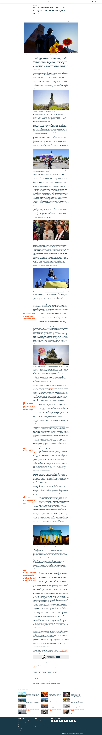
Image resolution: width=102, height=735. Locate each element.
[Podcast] (72, 721)
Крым (72, 704)
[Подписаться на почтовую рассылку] (75, 721)
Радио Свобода (40, 665)
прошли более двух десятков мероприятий (54, 291)
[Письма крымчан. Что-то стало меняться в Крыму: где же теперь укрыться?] (22, 706)
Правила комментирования (40, 722)
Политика (35, 5)
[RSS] (70, 721)
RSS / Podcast (20, 728)
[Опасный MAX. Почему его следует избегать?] (44, 712)
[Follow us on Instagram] (60, 721)
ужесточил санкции (58, 639)
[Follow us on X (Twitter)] (54, 721)
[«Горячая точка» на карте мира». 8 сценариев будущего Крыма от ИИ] (66, 706)
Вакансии (36, 728)
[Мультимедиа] (98, 2)
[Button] (57, 21)
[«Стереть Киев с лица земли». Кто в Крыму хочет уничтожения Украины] (44, 694)
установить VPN (62, 653)
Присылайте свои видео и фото (24, 720)
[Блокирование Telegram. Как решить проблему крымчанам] (22, 712)
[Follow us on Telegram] (65, 721)
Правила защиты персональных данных (42, 730)
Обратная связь (37, 726)
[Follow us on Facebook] (52, 721)
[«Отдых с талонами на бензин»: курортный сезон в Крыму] (44, 700)
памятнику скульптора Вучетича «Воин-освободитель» (45, 265)
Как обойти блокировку (22, 730)
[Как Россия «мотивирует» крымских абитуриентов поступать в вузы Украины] (66, 694)
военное (53, 630)
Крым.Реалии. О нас (38, 720)
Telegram (35, 653)
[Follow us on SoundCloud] (67, 721)
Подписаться (20, 724)
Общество (50, 704)
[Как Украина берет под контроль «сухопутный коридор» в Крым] (22, 694)
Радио (19, 726)
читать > (57, 657)
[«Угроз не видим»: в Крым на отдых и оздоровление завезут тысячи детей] (44, 706)
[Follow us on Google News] (62, 721)
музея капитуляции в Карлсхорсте (57, 425)
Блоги (27, 704)
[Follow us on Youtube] (57, 721)
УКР (92, 1)
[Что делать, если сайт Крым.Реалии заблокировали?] (66, 712)
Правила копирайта (38, 724)
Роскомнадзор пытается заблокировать (41, 649)
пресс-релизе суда (45, 200)
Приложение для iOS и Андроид (24, 722)
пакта (51, 388)
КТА (95, 1)
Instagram (39, 653)
